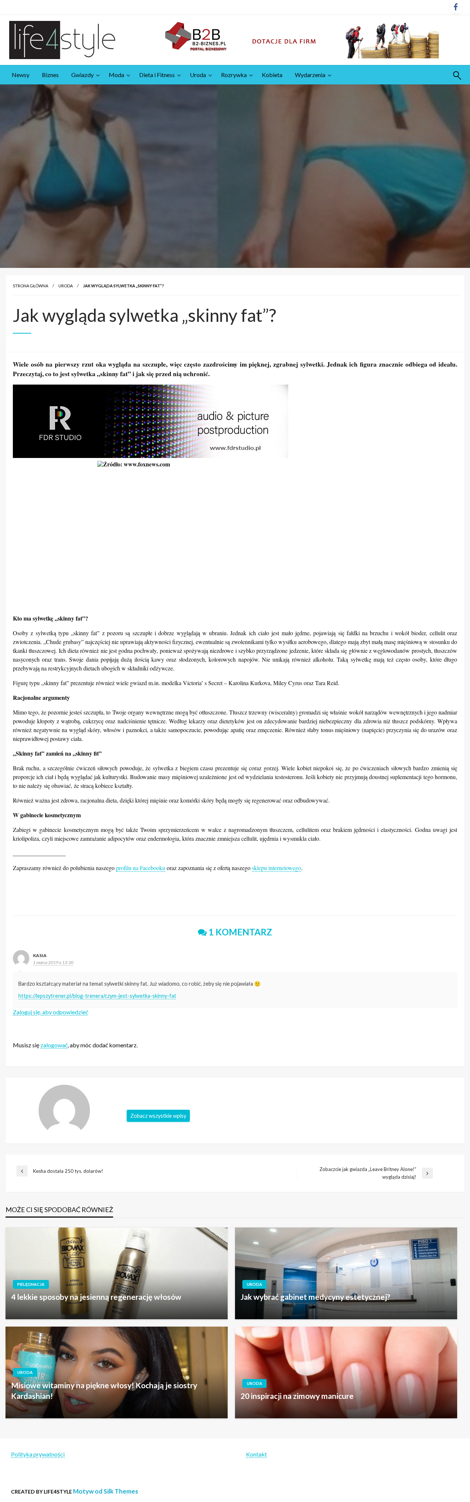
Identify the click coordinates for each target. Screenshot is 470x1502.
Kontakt (256, 1454)
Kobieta (272, 74)
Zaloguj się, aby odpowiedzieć (50, 1011)
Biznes (50, 74)
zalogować (54, 1044)
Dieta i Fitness (157, 74)
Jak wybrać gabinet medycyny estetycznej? (315, 1296)
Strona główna (30, 285)
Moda (116, 74)
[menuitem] (21, 74)
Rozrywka (234, 74)
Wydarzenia (310, 74)
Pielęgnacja (30, 1284)
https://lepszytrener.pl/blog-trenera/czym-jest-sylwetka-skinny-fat (97, 996)
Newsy (20, 74)
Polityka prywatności (38, 1454)
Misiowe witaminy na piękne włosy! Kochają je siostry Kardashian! (104, 1390)
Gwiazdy (82, 74)
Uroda (198, 74)
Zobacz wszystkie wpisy (158, 1116)
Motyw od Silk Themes (105, 1491)
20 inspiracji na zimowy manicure (297, 1395)
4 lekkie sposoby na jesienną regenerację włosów (96, 1296)
